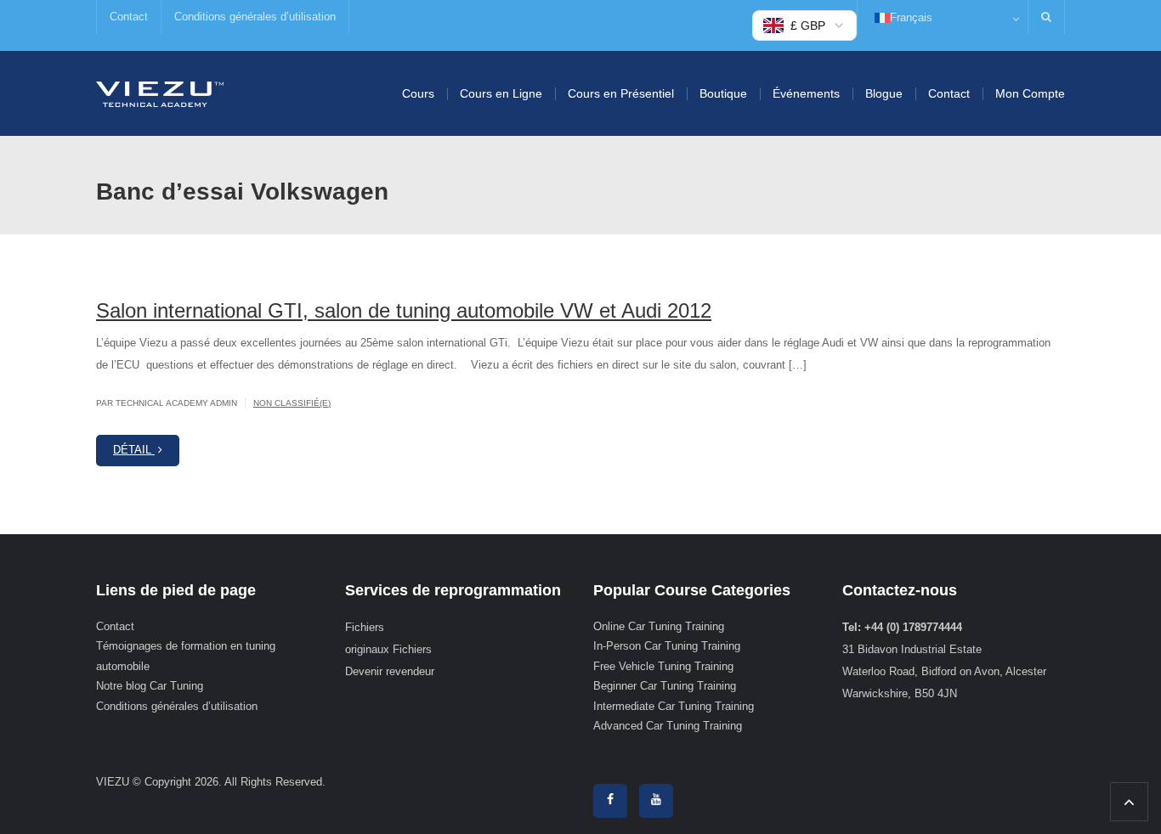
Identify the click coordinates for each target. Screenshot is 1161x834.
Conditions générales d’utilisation (255, 16)
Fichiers (364, 627)
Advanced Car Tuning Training (667, 725)
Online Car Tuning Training (658, 626)
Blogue (884, 93)
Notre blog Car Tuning (149, 685)
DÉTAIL (134, 449)
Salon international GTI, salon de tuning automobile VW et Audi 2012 (403, 310)
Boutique (723, 93)
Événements (806, 93)
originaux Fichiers (388, 649)
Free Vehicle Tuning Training (663, 666)
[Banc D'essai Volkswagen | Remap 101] (160, 93)
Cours (418, 93)
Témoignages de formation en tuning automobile (185, 656)
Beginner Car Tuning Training (664, 685)
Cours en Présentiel (621, 93)
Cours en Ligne (501, 93)
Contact (129, 16)
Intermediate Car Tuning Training (673, 706)
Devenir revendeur (389, 671)
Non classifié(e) (292, 403)
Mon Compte (1030, 93)
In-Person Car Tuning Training (666, 646)
